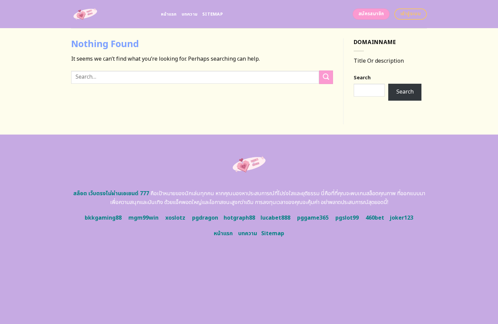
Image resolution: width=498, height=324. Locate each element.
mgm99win (143, 218)
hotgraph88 (239, 218)
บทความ (190, 14)
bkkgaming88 (103, 218)
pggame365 (313, 218)
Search (362, 77)
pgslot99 (347, 218)
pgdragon (205, 218)
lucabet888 (275, 218)
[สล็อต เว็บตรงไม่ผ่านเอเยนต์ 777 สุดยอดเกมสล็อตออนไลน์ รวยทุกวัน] (111, 14)
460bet (375, 218)
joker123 (401, 218)
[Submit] (326, 77)
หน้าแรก (169, 14)
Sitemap (212, 14)
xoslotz (175, 218)
